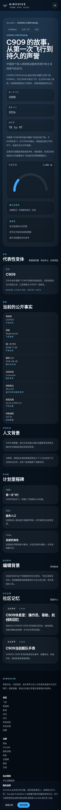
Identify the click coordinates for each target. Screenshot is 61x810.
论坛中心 (45, 260)
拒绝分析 (9, 805)
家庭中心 (54, 599)
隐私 (5, 743)
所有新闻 (54, 566)
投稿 (5, 730)
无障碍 (6, 759)
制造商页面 (34, 260)
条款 (5, 755)
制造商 (6, 706)
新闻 (5, 710)
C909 (10, 274)
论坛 (5, 714)
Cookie (6, 747)
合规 (5, 767)
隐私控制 (7, 751)
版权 (5, 763)
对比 (5, 718)
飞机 (5, 702)
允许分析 (24, 805)
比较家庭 (54, 260)
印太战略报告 (9, 780)
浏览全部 (7, 726)
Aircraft (10, 23)
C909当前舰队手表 (20, 648)
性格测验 (7, 722)
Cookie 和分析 (41, 798)
